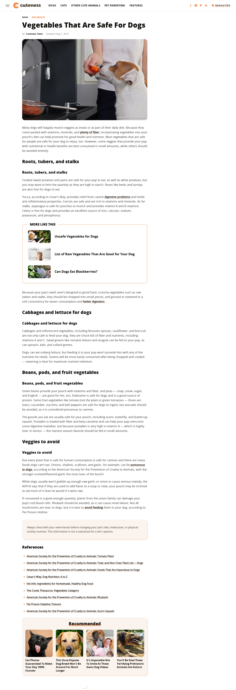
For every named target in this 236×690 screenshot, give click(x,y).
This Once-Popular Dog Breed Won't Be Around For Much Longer (68, 665)
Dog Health (38, 17)
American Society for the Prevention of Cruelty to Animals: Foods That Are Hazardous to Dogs (83, 570)
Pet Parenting (115, 5)
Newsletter (222, 5)
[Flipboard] (201, 5)
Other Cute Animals (85, 5)
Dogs (52, 5)
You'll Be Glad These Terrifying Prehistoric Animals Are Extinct (130, 664)
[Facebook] (191, 5)
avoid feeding (94, 507)
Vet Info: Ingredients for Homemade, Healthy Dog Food (60, 583)
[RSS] (206, 5)
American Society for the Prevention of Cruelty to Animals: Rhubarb (67, 597)
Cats (63, 5)
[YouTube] (196, 5)
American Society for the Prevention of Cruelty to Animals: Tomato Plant (70, 556)
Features (136, 5)
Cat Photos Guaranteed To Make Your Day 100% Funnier (38, 665)
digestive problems (117, 197)
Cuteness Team (34, 33)
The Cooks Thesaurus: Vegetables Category (53, 590)
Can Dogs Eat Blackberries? (76, 271)
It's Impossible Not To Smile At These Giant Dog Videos (98, 664)
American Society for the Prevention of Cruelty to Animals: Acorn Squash (70, 611)
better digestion (94, 301)
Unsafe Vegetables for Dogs (76, 236)
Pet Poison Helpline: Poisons (44, 604)
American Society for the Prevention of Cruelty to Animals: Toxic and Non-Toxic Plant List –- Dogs (85, 563)
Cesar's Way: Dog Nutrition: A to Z (47, 577)
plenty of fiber (89, 132)
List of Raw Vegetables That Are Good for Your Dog (95, 254)
